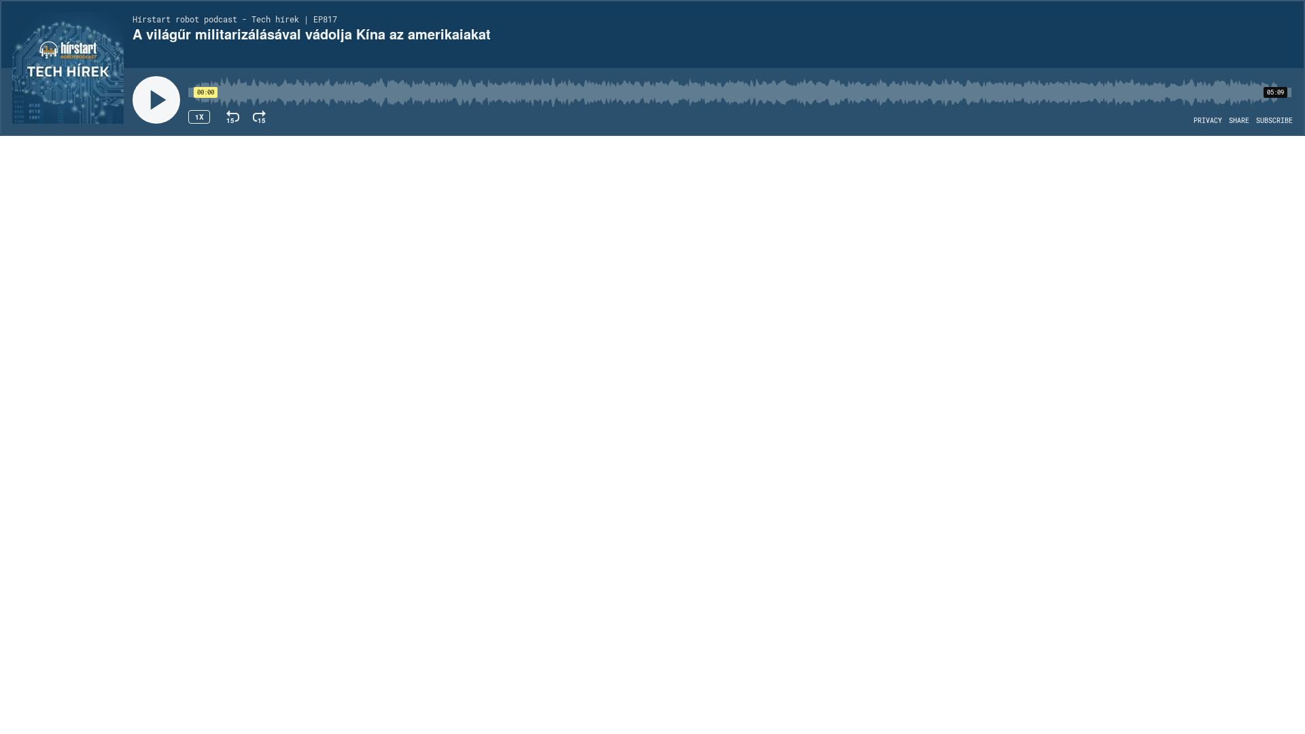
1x (199, 117)
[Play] (156, 100)
